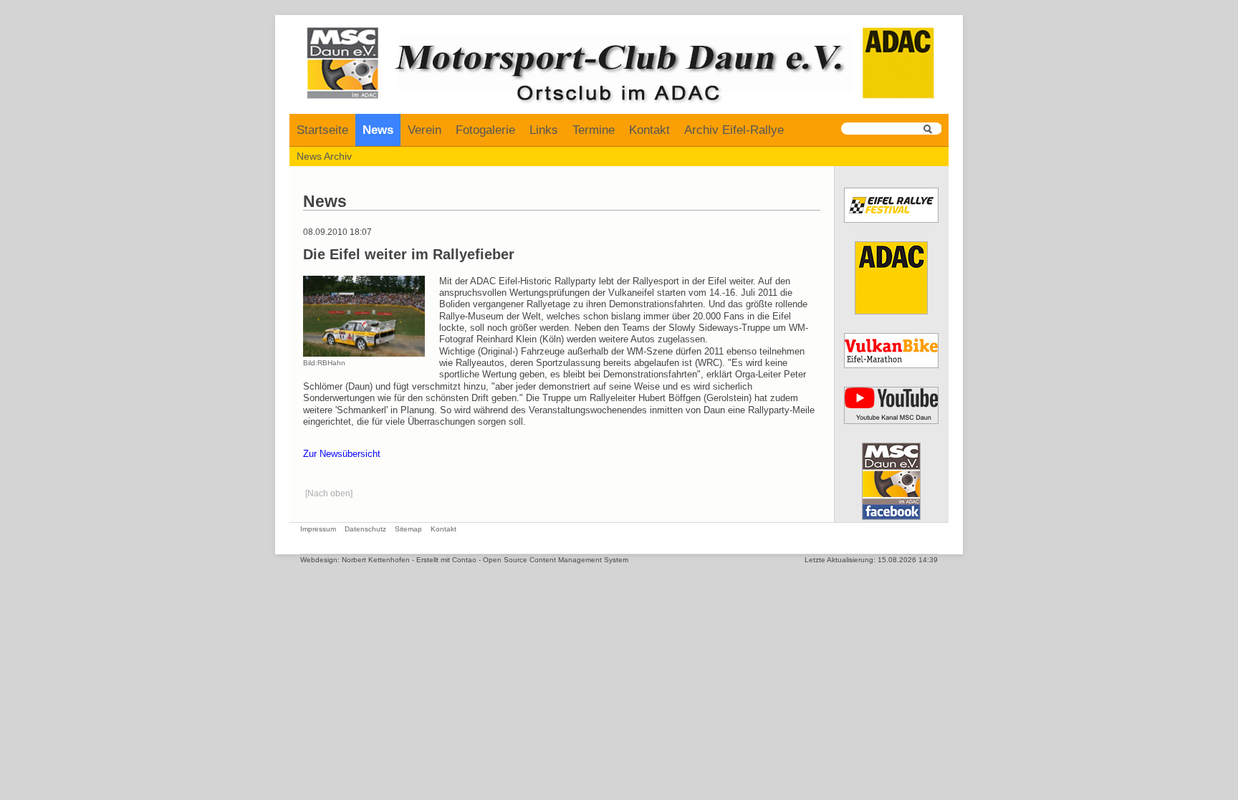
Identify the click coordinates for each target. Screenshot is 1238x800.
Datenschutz (365, 529)
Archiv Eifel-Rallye (734, 130)
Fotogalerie (485, 130)
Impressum (318, 529)
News (378, 130)
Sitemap (408, 529)
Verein (424, 130)
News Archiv (324, 156)
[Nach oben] (328, 493)
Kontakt (649, 130)
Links (543, 130)
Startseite (322, 130)
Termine (593, 130)
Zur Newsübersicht (341, 454)
